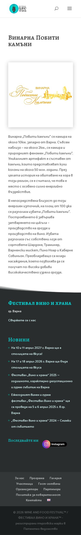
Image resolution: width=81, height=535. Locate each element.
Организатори (27, 489)
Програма (37, 478)
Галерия (56, 478)
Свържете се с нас (22, 320)
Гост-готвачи (49, 483)
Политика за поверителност (38, 494)
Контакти (34, 500)
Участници (24, 483)
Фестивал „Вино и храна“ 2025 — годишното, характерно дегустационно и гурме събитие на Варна (42, 381)
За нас (19, 478)
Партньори (51, 489)
